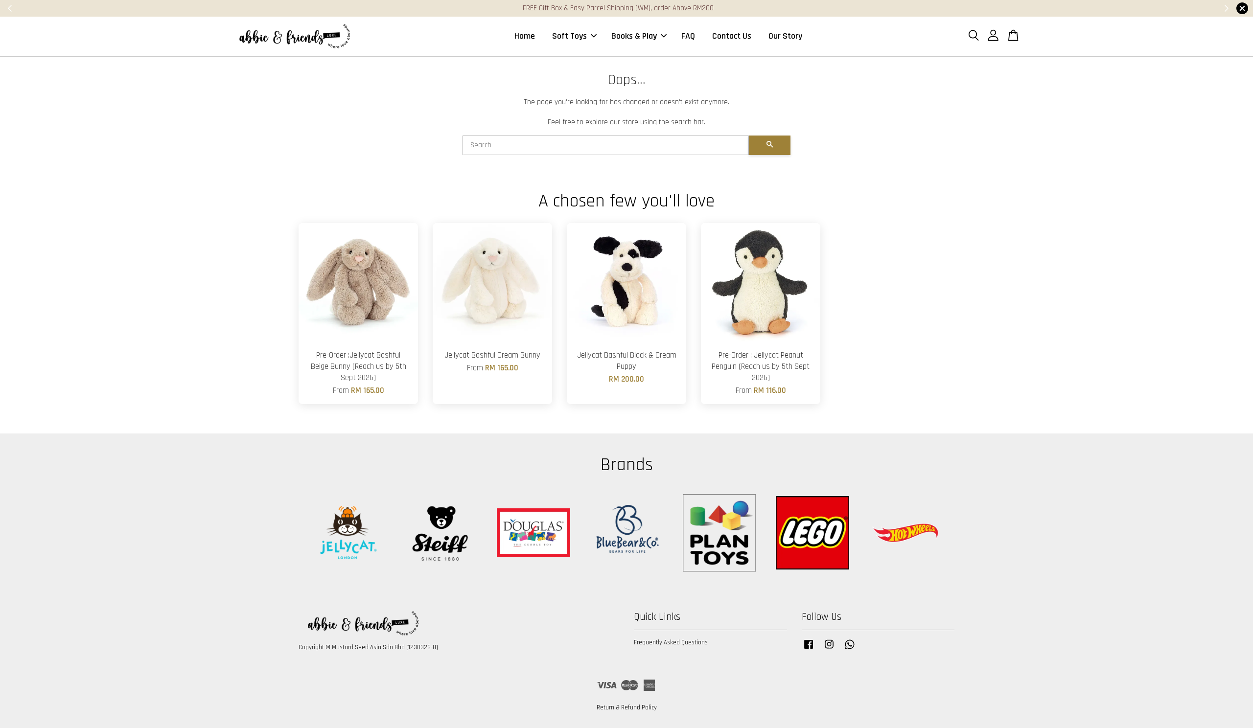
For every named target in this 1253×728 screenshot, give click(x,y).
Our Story (785, 36)
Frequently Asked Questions (671, 642)
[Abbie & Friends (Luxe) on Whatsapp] (850, 649)
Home (524, 36)
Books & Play (634, 36)
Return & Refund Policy (627, 707)
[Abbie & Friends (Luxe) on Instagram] (829, 649)
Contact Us (731, 36)
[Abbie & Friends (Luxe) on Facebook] (808, 649)
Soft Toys (569, 36)
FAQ (688, 36)
